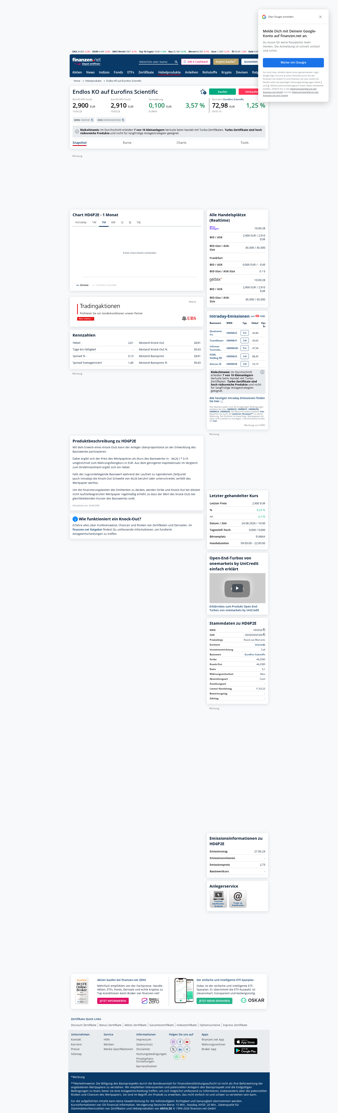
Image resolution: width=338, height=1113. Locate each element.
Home (77, 80)
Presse (75, 1049)
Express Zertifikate (235, 1025)
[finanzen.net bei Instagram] (173, 1042)
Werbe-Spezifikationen (118, 1049)
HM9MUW (232, 348)
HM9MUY (232, 340)
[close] (320, 17)
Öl (233, 51)
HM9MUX (232, 356)
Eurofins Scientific (233, 99)
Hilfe (107, 1039)
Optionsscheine (210, 1025)
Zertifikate (146, 72)
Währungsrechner (214, 1044)
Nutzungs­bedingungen (151, 1054)
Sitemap (76, 1054)
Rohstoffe (209, 72)
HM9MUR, (225, 411)
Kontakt (76, 1039)
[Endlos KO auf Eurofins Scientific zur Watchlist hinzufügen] (203, 91)
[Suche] (176, 62)
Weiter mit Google (293, 62)
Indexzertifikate (187, 1025)
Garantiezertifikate (161, 1025)
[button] (195, 62)
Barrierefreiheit (146, 1066)
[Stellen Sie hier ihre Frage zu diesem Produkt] (238, 899)
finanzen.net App (213, 1039)
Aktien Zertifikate (135, 1025)
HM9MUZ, (232, 409)
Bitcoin (192, 51)
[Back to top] (260, 1109)
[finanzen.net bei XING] (187, 1049)
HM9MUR (232, 364)
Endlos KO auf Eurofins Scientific (123, 80)
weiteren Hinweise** (242, 414)
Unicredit (260, 644)
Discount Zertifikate (83, 1025)
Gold (250, 51)
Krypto (226, 72)
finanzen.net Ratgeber (87, 529)
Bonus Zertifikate (110, 1025)
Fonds (118, 72)
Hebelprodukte (169, 72)
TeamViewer (217, 340)
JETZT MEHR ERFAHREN (214, 1001)
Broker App (209, 1049)
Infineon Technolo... (216, 348)
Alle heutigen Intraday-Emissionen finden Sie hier (237, 400)
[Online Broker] (87, 64)
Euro (213, 51)
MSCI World (118, 51)
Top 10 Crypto (146, 51)
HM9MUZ (232, 333)
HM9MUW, (253, 409)
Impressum (143, 1039)
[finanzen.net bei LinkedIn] (180, 1049)
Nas (170, 51)
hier (262, 411)
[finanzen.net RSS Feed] (183, 1057)
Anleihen (191, 72)
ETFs (130, 72)
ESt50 (95, 51)
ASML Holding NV (216, 356)
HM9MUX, (214, 411)
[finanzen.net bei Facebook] (180, 1042)
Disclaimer (143, 1049)
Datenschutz (144, 1044)
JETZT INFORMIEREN (113, 1001)
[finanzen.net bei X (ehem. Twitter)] (173, 1049)
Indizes (104, 72)
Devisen (242, 72)
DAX (74, 51)
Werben (109, 1044)
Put (244, 332)
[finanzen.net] (86, 60)
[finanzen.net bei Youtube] (187, 1042)
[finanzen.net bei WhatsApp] (176, 1057)
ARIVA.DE (166, 1108)
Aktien (77, 72)
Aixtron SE (215, 364)
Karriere (76, 1044)
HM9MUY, (243, 409)
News (90, 72)
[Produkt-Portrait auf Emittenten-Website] (218, 907)
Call (245, 340)
